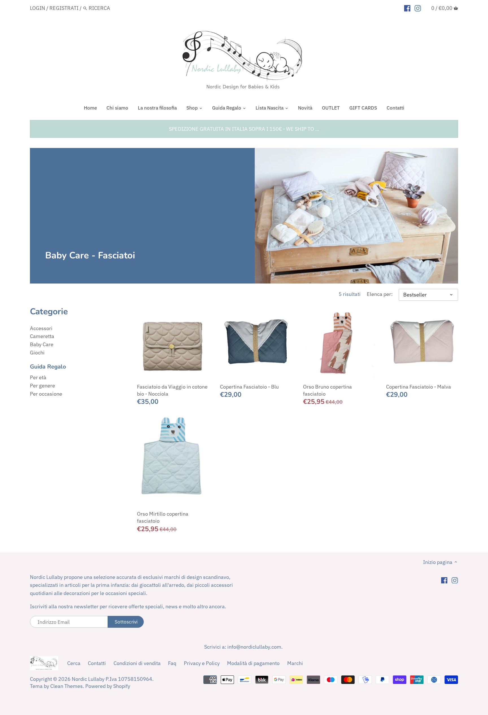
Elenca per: (380, 294)
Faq (172, 663)
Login (37, 8)
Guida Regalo (48, 366)
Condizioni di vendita (137, 663)
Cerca (73, 663)
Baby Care (41, 344)
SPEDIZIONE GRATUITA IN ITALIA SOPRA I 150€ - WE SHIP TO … (244, 129)
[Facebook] (407, 8)
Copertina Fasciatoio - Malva (418, 386)
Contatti (97, 663)
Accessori (41, 328)
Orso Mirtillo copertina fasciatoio (162, 517)
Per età (38, 377)
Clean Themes (66, 686)
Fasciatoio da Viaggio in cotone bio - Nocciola (172, 390)
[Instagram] (418, 8)
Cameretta (42, 336)
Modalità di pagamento (253, 663)
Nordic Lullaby (88, 679)
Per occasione (46, 394)
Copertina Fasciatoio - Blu (249, 386)
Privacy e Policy (202, 663)
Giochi (37, 352)
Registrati (64, 8)
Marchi (295, 663)
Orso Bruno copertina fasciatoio (327, 390)
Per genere (42, 385)
